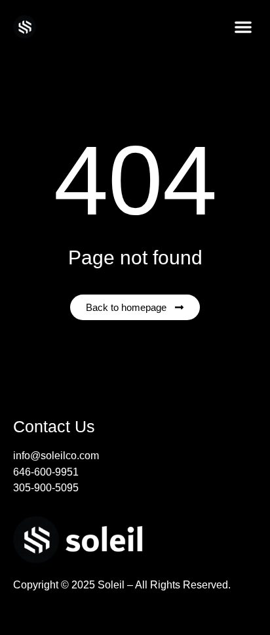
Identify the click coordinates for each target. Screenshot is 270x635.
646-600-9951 (46, 472)
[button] (243, 27)
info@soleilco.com (56, 455)
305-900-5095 (46, 487)
